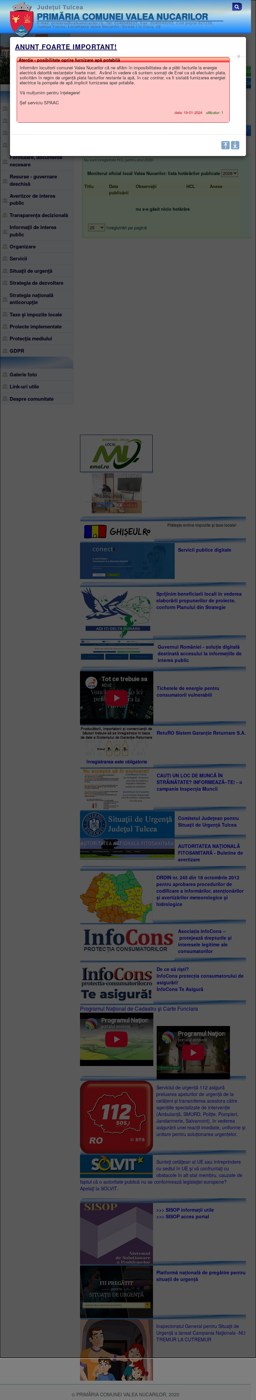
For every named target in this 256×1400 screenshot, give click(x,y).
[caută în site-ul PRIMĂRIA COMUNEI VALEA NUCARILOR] (237, 6)
